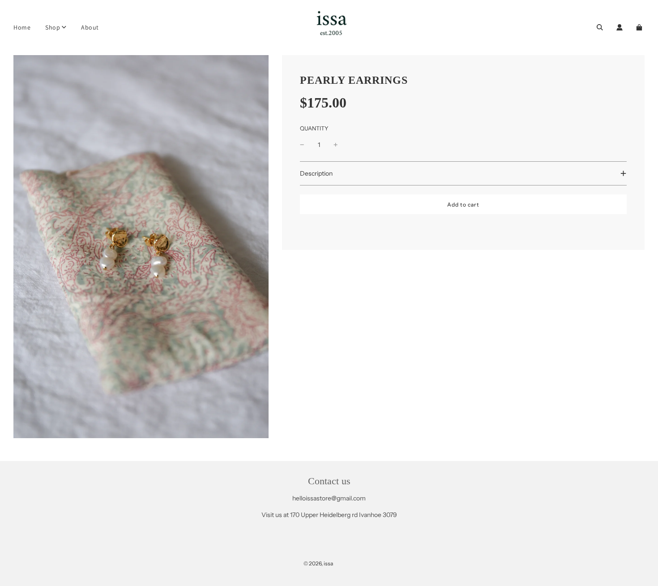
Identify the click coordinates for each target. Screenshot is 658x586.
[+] (335, 145)
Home (21, 27)
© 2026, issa (318, 563)
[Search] (600, 27)
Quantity (314, 128)
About (90, 27)
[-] (302, 145)
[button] (463, 173)
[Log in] (619, 27)
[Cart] (640, 27)
